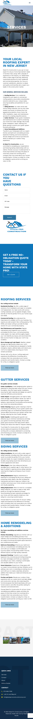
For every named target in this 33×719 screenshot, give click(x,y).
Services (3, 674)
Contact (3, 677)
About (3, 680)
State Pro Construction (16, 712)
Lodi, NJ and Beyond (10, 694)
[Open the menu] (30, 3)
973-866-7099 (8, 691)
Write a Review (5, 683)
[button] (5, 640)
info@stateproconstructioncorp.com (15, 697)
